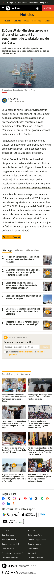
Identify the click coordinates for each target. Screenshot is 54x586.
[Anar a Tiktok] (20, 498)
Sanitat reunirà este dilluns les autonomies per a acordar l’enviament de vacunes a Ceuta (14, 397)
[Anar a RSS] (15, 503)
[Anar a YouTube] (26, 498)
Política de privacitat (10, 558)
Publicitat (32, 530)
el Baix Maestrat (13, 237)
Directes (47, 8)
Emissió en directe (9, 540)
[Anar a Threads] (37, 498)
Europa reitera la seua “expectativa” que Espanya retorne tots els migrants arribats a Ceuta (39, 424)
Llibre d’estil (33, 549)
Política (7, 21)
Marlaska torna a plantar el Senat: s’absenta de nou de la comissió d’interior (14, 450)
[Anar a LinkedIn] (9, 503)
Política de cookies (35, 558)
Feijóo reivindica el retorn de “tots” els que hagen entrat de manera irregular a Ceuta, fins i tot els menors (40, 451)
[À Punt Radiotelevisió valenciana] (15, 566)
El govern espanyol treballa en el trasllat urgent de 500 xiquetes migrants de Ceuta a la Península (14, 477)
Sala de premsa (8, 535)
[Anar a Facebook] (4, 498)
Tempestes (22, 2)
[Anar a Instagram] (15, 498)
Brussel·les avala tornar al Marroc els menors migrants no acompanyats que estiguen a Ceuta (39, 477)
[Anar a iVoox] (48, 498)
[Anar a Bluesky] (31, 498)
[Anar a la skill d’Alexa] (42, 514)
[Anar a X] (9, 498)
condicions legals (26, 352)
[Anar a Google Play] (10, 514)
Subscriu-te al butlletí (10, 544)
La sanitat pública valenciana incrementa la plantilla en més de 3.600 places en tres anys (14, 424)
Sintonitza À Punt (35, 535)
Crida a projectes (34, 544)
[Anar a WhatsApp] (42, 498)
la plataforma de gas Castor (20, 117)
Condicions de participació (12, 553)
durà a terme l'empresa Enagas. (33, 187)
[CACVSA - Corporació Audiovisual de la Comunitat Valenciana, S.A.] (20, 572)
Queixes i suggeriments (37, 540)
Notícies (27, 14)
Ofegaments (45, 2)
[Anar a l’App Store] (29, 514)
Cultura (47, 21)
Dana (26, 21)
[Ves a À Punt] (13, 8)
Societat (17, 21)
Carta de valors (8, 549)
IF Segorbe (11, 2)
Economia (36, 21)
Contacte (5, 530)
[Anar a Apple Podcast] (4, 503)
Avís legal (32, 553)
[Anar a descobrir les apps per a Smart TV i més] (13, 521)
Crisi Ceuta (33, 2)
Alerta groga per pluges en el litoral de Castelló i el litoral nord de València (40, 396)
